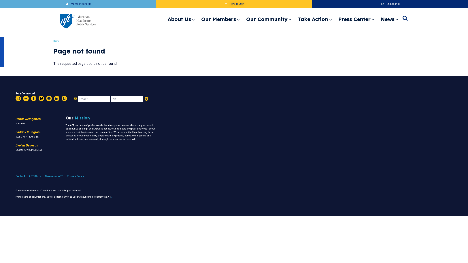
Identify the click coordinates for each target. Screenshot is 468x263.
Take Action (313, 19)
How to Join (237, 3)
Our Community (267, 19)
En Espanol (393, 3)
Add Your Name (146, 99)
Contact (20, 176)
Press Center (354, 19)
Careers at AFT (54, 176)
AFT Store (35, 176)
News (388, 19)
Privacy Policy (75, 176)
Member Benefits (81, 3)
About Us (179, 19)
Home (56, 41)
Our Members (218, 19)
